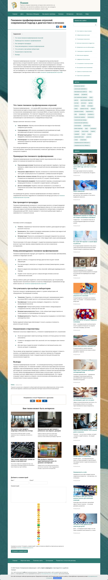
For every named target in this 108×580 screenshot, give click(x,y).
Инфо (87, 14)
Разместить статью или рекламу (66, 560)
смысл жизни (85, 131)
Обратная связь (25, 560)
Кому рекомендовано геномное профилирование (29, 46)
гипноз (91, 97)
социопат (93, 131)
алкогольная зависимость (80, 88)
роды (86, 128)
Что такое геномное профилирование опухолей (29, 38)
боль (90, 91)
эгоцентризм (83, 139)
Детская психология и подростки (85, 43)
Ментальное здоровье (83, 55)
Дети (21, 14)
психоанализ (91, 117)
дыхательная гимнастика (87, 100)
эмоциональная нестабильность (82, 142)
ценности (88, 137)
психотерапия (77, 125)
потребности (82, 114)
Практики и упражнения (83, 75)
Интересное (70, 14)
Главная (14, 14)
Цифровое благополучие (83, 59)
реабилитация (87, 125)
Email (32, 480)
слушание (76, 131)
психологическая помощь (80, 120)
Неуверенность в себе (80, 472)
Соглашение (49, 560)
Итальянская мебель (79, 268)
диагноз (76, 100)
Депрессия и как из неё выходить (85, 47)
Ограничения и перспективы (23, 52)
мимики (83, 105)
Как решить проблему (48, 14)
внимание (76, 94)
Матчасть (79, 14)
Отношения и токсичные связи (85, 63)
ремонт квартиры (78, 128)
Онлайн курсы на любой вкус (82, 456)
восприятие (84, 94)
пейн (75, 114)
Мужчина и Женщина (33, 14)
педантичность (89, 111)
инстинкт (76, 103)
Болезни (61, 14)
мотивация (90, 105)
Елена (12, 384)
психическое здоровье (79, 117)
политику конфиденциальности (25, 547)
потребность (91, 114)
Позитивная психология (83, 39)
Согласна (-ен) (57, 578)
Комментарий (15, 486)
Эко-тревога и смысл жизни (84, 31)
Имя (12, 480)
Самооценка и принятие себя (84, 51)
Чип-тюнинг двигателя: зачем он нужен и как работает (22, 460)
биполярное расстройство (80, 91)
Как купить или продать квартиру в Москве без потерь (22, 430)
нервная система (84, 108)
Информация (76, 175)
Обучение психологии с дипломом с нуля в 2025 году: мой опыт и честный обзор (84, 166)
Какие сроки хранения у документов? (84, 346)
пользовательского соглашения (49, 573)
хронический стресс (79, 137)
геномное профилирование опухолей (51, 72)
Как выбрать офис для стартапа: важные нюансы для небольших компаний (83, 498)
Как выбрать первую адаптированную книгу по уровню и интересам (47, 461)
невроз (76, 108)
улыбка (89, 134)
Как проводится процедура (23, 43)
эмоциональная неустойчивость (82, 145)
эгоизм (76, 139)
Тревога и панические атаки (84, 71)
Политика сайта (38, 560)
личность (76, 105)
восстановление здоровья (80, 97)
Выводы (17, 54)
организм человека (78, 111)
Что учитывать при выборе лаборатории (27, 49)
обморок (93, 108)
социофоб (76, 134)
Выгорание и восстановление (84, 67)
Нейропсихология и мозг (83, 35)
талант (83, 134)
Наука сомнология (78, 191)
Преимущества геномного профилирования (28, 40)
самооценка (93, 128)
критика (90, 103)
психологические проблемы (81, 122)
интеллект (83, 103)
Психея (24, 3)
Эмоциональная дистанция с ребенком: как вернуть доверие (49, 430)
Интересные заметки (79, 86)
